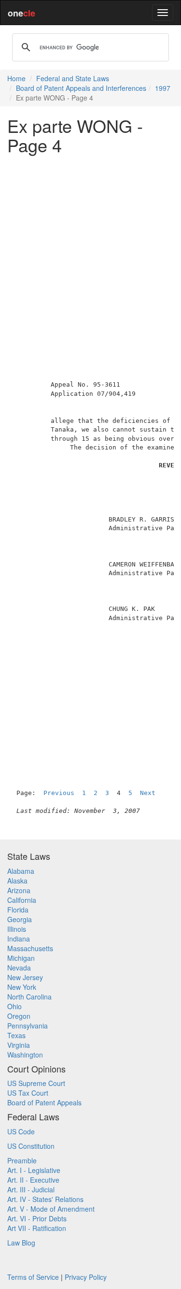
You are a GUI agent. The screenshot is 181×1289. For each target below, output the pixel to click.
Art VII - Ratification (36, 1228)
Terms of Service (33, 1277)
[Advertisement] (90, 251)
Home (16, 78)
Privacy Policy (86, 1277)
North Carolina (29, 996)
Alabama (20, 871)
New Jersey (25, 977)
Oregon (18, 1016)
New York (21, 987)
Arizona (18, 890)
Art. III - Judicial (31, 1189)
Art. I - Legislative (33, 1170)
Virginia (18, 1045)
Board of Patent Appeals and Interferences (81, 88)
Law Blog (21, 1242)
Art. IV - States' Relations (45, 1199)
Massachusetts (30, 948)
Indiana (18, 938)
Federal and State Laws (72, 78)
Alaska (17, 880)
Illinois (16, 929)
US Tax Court (27, 1093)
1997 (162, 88)
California (21, 900)
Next (147, 793)
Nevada (19, 967)
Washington (25, 1054)
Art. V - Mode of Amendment (51, 1209)
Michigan (21, 958)
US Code (21, 1131)
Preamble (22, 1160)
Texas (16, 1035)
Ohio (14, 1006)
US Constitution (31, 1146)
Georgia (19, 919)
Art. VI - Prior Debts (37, 1218)
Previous (58, 793)
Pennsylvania (27, 1025)
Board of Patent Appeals (44, 1102)
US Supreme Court (36, 1083)
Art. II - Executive (33, 1180)
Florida (17, 909)
